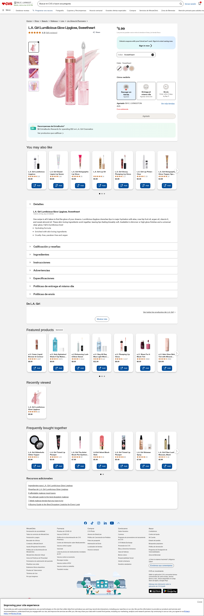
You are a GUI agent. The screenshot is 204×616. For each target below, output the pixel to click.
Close (199, 601)
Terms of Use (16, 613)
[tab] (33, 47)
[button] (168, 104)
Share (98, 32)
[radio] (119, 68)
